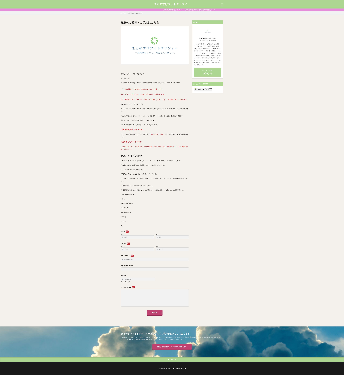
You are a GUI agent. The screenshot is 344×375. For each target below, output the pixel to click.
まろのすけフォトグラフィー (172, 4)
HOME (124, 13)
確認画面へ (155, 312)
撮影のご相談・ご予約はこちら (136, 13)
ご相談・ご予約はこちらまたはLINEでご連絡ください (172, 347)
